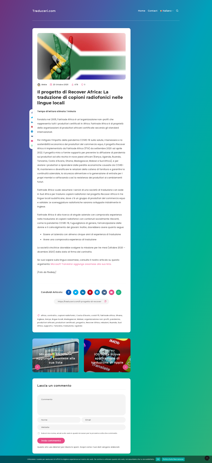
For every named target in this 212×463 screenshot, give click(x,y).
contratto (52, 315)
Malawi (80, 319)
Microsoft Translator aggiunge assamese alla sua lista (81, 264)
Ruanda (113, 322)
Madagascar (70, 319)
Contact (153, 10)
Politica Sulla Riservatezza (173, 459)
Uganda (78, 326)
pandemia (115, 319)
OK (158, 459)
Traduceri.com (44, 11)
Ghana (119, 315)
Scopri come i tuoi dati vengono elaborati (99, 447)
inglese (40, 319)
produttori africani (46, 322)
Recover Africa (93, 322)
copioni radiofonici (66, 315)
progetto (80, 322)
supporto (48, 326)
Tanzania (58, 326)
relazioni (105, 322)
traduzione (68, 326)
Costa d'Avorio (83, 315)
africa (43, 315)
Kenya (48, 319)
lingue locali (57, 319)
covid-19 (95, 315)
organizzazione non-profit (96, 319)
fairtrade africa (107, 315)
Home (141, 10)
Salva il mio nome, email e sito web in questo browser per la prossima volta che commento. (79, 433)
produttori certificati (65, 322)
